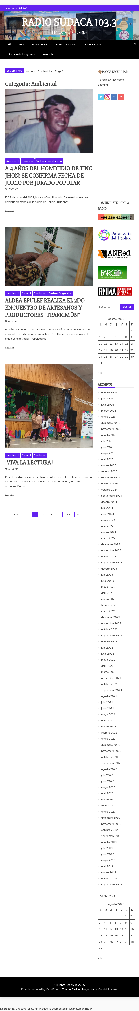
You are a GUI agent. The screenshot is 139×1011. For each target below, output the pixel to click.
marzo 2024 (108, 532)
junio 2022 (107, 653)
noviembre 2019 (111, 823)
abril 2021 (107, 720)
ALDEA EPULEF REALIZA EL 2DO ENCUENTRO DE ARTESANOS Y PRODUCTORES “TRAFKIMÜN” (45, 308)
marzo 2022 (108, 671)
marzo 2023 (108, 599)
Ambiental (12, 161)
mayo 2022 (108, 659)
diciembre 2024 (110, 477)
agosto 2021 (109, 696)
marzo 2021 (108, 726)
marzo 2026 (108, 410)
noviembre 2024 (111, 483)
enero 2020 (108, 811)
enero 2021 (108, 738)
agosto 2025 (109, 435)
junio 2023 (107, 580)
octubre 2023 (109, 556)
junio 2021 (107, 708)
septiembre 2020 (111, 763)
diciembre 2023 (110, 544)
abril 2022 (107, 665)
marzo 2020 (108, 799)
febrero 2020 (109, 805)
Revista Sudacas (66, 44)
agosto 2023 (109, 568)
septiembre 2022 (111, 635)
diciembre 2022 (110, 617)
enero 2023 (108, 611)
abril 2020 (107, 793)
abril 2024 (107, 526)
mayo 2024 (108, 520)
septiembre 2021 (111, 690)
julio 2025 (107, 441)
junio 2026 (107, 404)
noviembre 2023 (111, 550)
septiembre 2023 (111, 562)
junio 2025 (107, 447)
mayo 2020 (108, 787)
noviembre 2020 (111, 750)
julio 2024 (107, 507)
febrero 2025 (109, 471)
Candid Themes (108, 989)
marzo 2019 (108, 872)
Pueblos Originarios (60, 293)
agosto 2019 (109, 842)
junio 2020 (107, 781)
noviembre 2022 (111, 623)
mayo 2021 (108, 714)
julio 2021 (107, 702)
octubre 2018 (109, 878)
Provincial (27, 161)
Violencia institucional (49, 161)
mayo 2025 (108, 453)
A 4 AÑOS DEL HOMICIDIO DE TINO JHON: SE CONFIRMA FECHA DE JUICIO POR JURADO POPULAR (49, 176)
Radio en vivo (40, 44)
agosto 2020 (109, 769)
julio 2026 (107, 398)
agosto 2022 (109, 641)
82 (68, 514)
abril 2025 (107, 459)
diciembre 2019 (110, 817)
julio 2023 (107, 574)
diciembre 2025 (110, 422)
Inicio (21, 44)
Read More (9, 211)
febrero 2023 (109, 605)
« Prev (15, 514)
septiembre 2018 (111, 884)
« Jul (100, 372)
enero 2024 (108, 538)
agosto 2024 (109, 501)
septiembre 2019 (111, 836)
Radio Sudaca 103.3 (69, 22)
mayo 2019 (108, 860)
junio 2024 (107, 514)
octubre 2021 (109, 684)
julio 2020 (107, 775)
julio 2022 (107, 647)
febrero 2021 (109, 732)
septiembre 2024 (111, 495)
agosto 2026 (109, 392)
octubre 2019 (109, 829)
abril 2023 (107, 593)
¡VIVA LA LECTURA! (29, 462)
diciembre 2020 (110, 744)
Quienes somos (93, 44)
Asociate (48, 54)
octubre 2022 (109, 629)
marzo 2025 (108, 465)
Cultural (26, 293)
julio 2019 (107, 848)
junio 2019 (107, 854)
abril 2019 (107, 866)
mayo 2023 (108, 586)
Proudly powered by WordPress (41, 989)
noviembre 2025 (111, 428)
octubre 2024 (109, 489)
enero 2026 (108, 416)
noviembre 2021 (111, 678)
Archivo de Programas (21, 54)
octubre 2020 (109, 757)
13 (116, 343)
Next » (81, 514)
